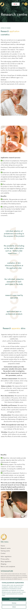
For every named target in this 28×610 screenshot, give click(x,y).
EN (16, 4)
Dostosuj (14, 603)
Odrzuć (14, 606)
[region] (14, 595)
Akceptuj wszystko (14, 599)
